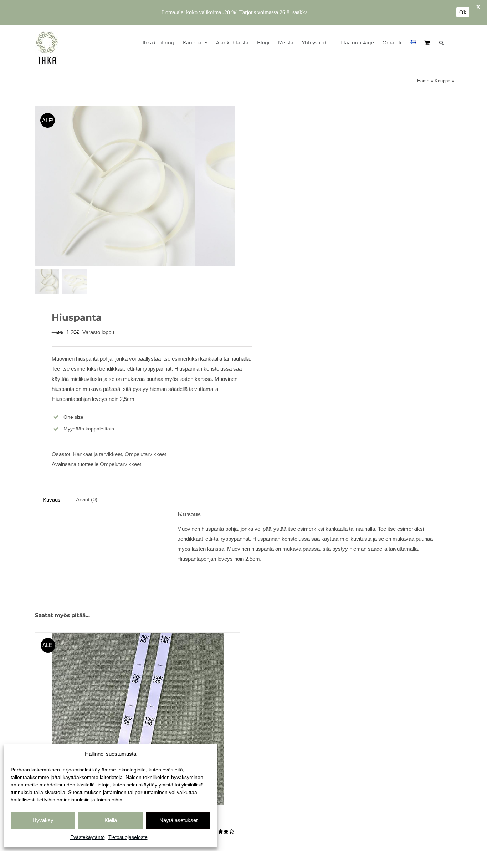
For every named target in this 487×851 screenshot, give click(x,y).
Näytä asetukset (178, 820)
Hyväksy (42, 820)
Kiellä (110, 820)
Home (423, 80)
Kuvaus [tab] (52, 500)
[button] (441, 42)
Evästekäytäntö (87, 837)
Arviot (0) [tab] (86, 499)
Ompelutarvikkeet (145, 454)
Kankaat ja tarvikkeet (97, 454)
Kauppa (442, 80)
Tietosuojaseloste (128, 837)
